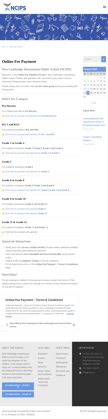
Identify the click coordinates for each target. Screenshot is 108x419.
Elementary (61, 366)
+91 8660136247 (91, 368)
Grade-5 (45, 171)
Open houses (62, 354)
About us (42, 366)
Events (41, 358)
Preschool (61, 358)
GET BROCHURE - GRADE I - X (18, 386)
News (40, 362)
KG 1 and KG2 (47, 134)
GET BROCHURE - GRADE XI (18, 394)
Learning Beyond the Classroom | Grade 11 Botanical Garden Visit (94, 122)
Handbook (60, 375)
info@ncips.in (89, 372)
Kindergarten (62, 362)
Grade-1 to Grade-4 (50, 153)
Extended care (63, 371)
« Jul (93, 103)
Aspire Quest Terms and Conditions (44, 382)
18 (88, 89)
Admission (42, 354)
